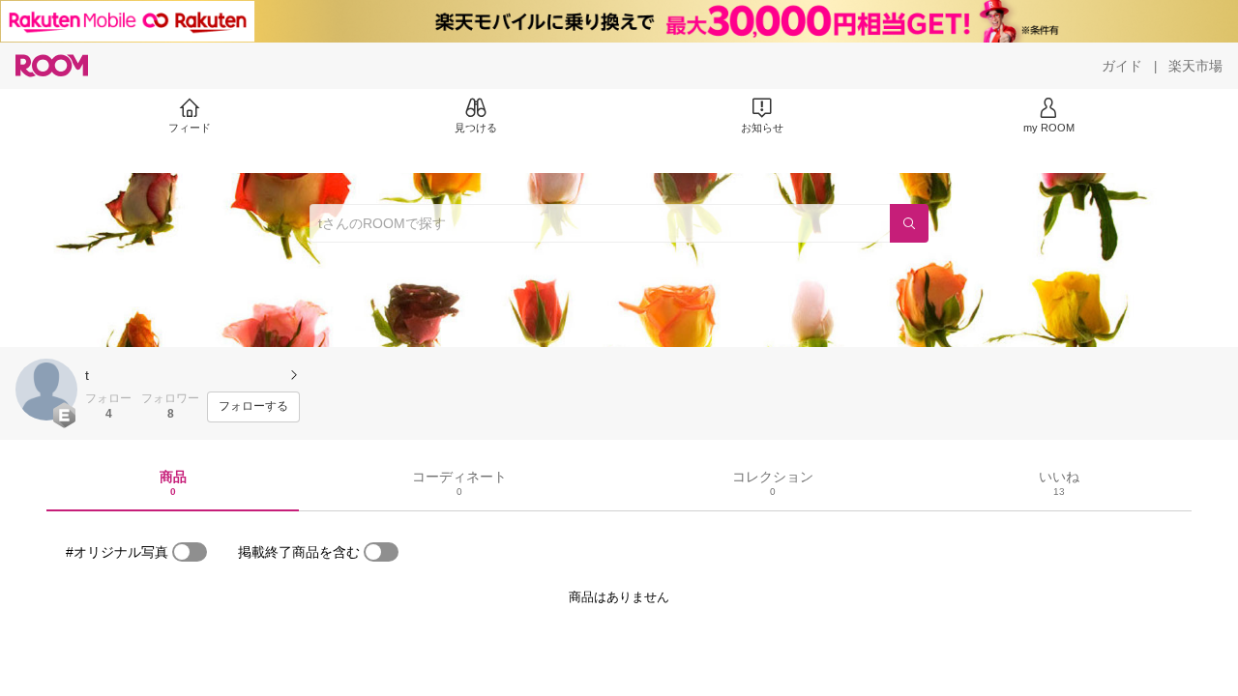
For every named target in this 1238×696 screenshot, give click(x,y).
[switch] (189, 552)
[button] (46, 389)
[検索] (909, 223)
